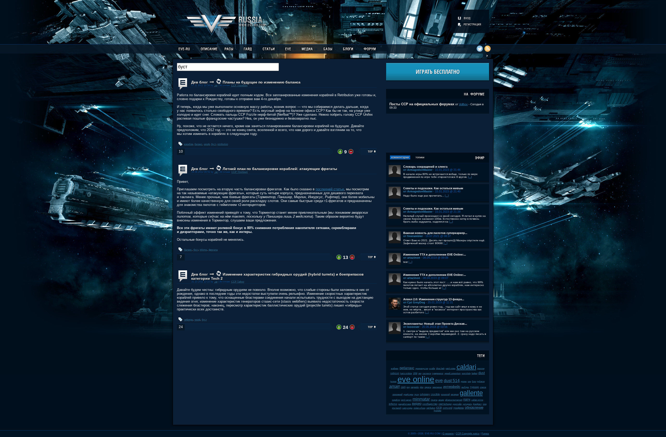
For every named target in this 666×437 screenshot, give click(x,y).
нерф (207, 144)
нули (416, 394)
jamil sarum (406, 400)
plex (422, 387)
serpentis (415, 387)
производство (421, 368)
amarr (394, 386)
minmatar (421, 399)
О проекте (448, 433)
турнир (474, 387)
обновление (474, 407)
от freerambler (413, 236)
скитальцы (445, 403)
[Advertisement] (437, 133)
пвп (419, 373)
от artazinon (411, 257)
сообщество (430, 403)
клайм (432, 368)
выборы (465, 387)
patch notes (451, 368)
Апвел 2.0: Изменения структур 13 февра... (433, 299)
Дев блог (199, 82)
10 (181, 151)
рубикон (481, 381)
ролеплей (445, 394)
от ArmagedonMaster (417, 169)
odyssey (425, 394)
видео (416, 404)
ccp (439, 407)
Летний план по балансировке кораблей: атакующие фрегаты (280, 169)
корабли (188, 144)
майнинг (395, 368)
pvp (408, 387)
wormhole (466, 373)
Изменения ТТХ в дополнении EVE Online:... (434, 254)
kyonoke (437, 410)
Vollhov (463, 104)
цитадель (467, 404)
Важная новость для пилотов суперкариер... (435, 232)
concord (447, 407)
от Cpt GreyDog (414, 302)
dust (481, 373)
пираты (428, 387)
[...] (470, 176)
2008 (415, 373)
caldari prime (477, 400)
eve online (416, 379)
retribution (222, 144)
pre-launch (396, 408)
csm (403, 387)
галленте (426, 373)
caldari (466, 367)
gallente (471, 393)
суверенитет (438, 373)
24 (181, 327)
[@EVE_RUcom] (480, 48)
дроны (464, 381)
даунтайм (457, 404)
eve (439, 380)
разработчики (404, 404)
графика (458, 407)
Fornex (485, 433)
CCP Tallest (237, 282)
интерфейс (451, 387)
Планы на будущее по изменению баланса (261, 82)
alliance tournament (453, 400)
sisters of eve (419, 408)
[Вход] (464, 18)
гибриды (188, 319)
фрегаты (213, 250)
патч (466, 399)
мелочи (480, 368)
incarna (434, 400)
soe (469, 381)
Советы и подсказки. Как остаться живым (433, 188)
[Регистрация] (470, 24)
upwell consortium (453, 373)
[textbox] (228, 67)
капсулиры (407, 408)
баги (474, 381)
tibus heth (440, 368)
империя (455, 394)
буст (213, 144)
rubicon (394, 373)
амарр (441, 400)
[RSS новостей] (487, 48)
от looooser (411, 326)
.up (215, 85)
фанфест (477, 404)
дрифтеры (408, 394)
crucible (435, 394)
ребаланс (407, 368)
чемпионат (437, 387)
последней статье (330, 189)
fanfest (474, 373)
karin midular (406, 373)
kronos (393, 381)
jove (484, 404)
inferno (203, 250)
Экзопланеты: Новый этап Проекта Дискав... (435, 323)
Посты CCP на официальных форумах (421, 104)
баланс (198, 144)
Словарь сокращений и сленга (425, 166)
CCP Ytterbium (239, 85)
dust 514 (452, 381)
